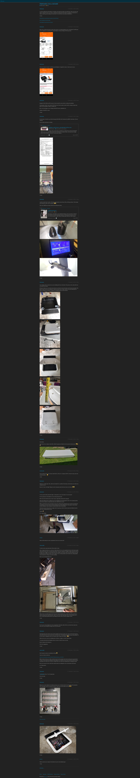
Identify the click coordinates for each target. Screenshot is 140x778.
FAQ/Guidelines (50, 774)
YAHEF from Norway (52, 210)
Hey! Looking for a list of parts (45, 20)
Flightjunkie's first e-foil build (49, 3)
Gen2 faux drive (42, 719)
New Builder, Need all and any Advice (46, 22)
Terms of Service (57, 774)
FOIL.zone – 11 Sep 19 (46, 125)
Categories (44, 774)
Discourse (45, 776)
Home (41, 774)
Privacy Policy (63, 774)
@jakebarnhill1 (42, 674)
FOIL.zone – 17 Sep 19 (46, 208)
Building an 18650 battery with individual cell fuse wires (60, 127)
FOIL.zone (2, 1)
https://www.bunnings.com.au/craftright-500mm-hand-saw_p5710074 (52, 657)
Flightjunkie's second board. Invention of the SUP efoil (49, 18)
